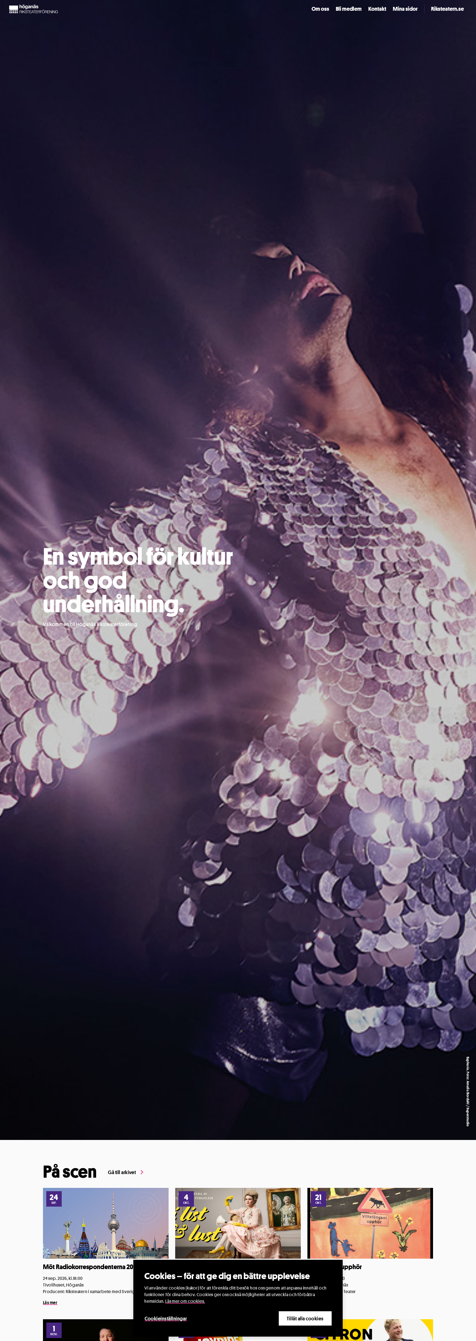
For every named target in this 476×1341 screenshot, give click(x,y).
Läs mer (50, 1302)
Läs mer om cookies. (185, 1301)
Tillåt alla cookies (305, 1318)
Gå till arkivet (122, 1172)
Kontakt (377, 8)
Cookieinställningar (166, 1318)
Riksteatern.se (447, 8)
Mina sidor (405, 8)
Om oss (320, 8)
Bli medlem (349, 8)
